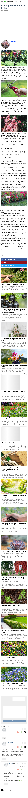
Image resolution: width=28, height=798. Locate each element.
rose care (13, 251)
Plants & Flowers (4, 10)
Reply (4, 738)
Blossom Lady (14, 41)
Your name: (5, 697)
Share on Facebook (9, 259)
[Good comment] (21, 732)
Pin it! (5, 262)
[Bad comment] (18, 732)
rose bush (9, 251)
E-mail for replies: (7, 700)
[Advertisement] (14, 26)
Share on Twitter (9, 265)
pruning (16, 251)
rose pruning (5, 251)
